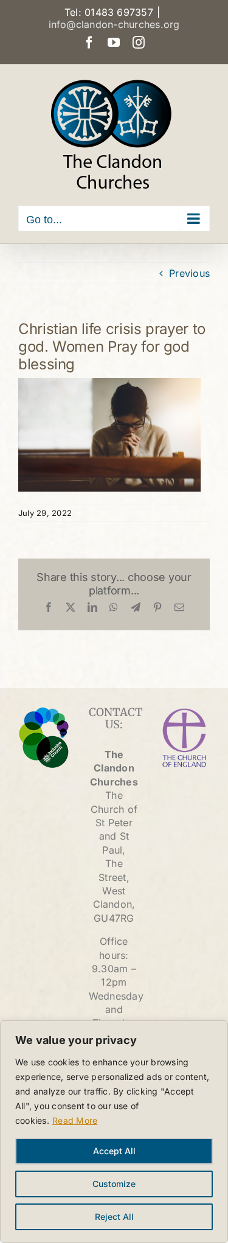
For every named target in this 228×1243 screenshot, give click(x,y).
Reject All (114, 1216)
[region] (114, 1131)
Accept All (114, 1151)
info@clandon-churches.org (114, 24)
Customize (114, 1184)
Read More (74, 1120)
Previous (189, 273)
